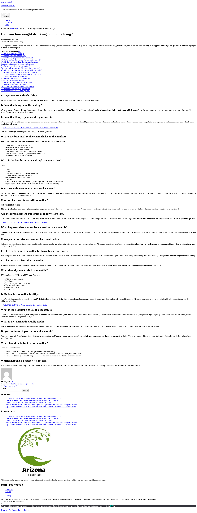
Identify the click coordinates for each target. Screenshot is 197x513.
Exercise (8, 23)
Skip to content (6, 2)
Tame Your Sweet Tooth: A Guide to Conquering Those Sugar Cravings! (31, 400)
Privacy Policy (23, 510)
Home (12, 29)
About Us (9, 490)
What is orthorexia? (10, 386)
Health (7, 20)
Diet (7, 25)
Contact (8, 492)
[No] (114, 506)
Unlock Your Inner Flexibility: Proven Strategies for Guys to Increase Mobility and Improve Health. (41, 405)
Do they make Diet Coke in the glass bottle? (18, 384)
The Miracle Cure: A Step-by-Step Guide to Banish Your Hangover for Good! (33, 398)
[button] (2, 504)
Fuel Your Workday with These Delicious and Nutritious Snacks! (28, 402)
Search (25, 390)
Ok (112, 506)
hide (19, 52)
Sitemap (8, 496)
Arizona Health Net (8, 6)
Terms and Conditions (9, 510)
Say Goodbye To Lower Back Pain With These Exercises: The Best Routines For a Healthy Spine (40, 407)
